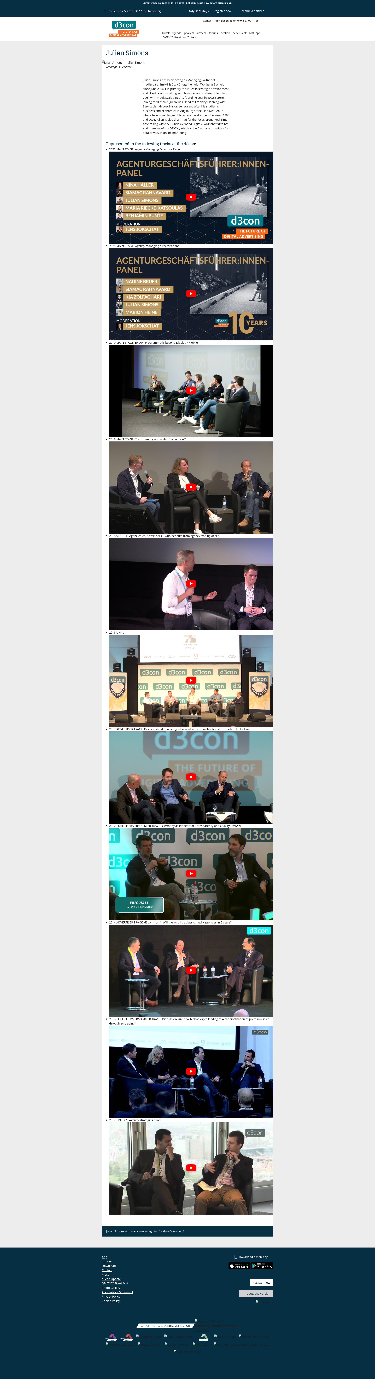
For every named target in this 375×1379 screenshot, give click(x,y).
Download (109, 1266)
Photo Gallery (111, 1288)
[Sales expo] (201, 1346)
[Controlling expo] (148, 1338)
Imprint (107, 1261)
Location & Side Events (233, 33)
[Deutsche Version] (270, 11)
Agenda (176, 33)
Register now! (223, 11)
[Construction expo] (127, 1338)
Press (105, 1275)
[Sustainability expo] (187, 1353)
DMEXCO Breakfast (174, 37)
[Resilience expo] (176, 1346)
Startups (213, 33)
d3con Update (111, 1279)
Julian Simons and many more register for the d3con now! (145, 1231)
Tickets (166, 33)
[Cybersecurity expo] (178, 1338)
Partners (201, 33)
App (258, 33)
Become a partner (252, 11)
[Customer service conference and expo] (241, 1346)
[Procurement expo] (119, 1346)
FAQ (251, 33)
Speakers (188, 33)
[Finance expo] (203, 1338)
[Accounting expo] (110, 1338)
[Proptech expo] (149, 1346)
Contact (107, 1270)
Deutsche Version (258, 1294)
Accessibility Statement (117, 1292)
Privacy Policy (111, 1296)
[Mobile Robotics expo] (254, 1338)
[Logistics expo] (225, 1338)
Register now (261, 1283)
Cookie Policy (111, 1301)
